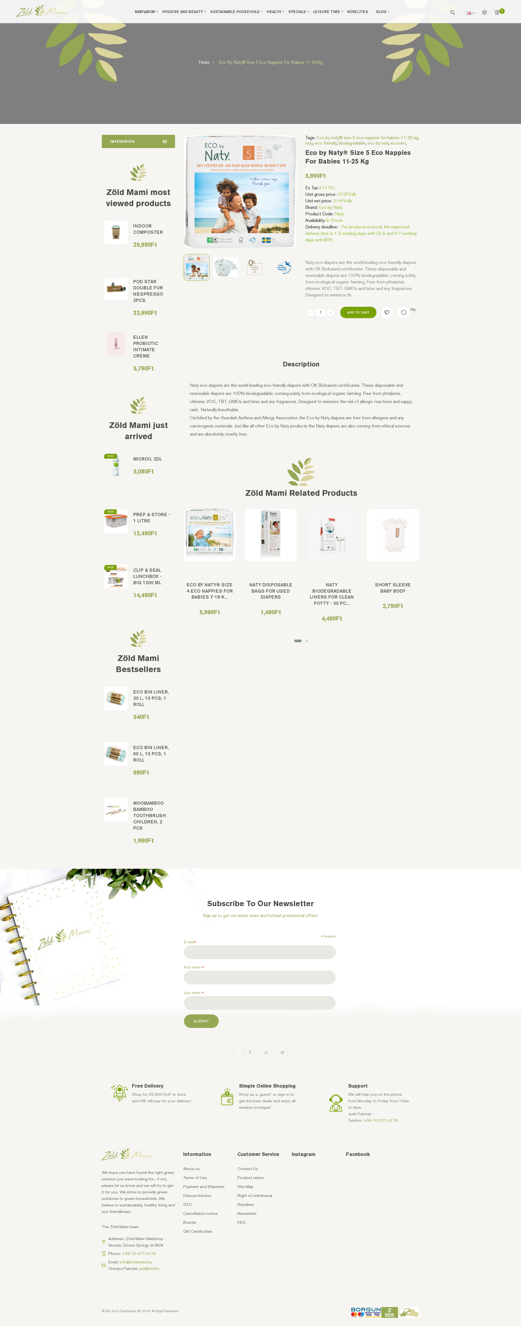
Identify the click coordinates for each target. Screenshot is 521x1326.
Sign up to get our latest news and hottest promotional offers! (260, 915)
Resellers (245, 1204)
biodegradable (352, 143)
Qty (413, 309)
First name (194, 967)
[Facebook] (250, 1052)
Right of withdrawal (254, 1195)
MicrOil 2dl (147, 459)
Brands (189, 1222)
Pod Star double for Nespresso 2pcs (148, 291)
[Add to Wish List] (386, 312)
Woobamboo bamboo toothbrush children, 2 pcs (149, 815)
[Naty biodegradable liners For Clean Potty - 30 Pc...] (332, 535)
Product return (250, 1177)
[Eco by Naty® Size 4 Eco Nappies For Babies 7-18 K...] (209, 535)
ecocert (398, 143)
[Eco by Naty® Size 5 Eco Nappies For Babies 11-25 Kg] (196, 267)
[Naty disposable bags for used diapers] (270, 535)
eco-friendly (326, 143)
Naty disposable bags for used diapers (270, 591)
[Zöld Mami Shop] (42, 11)
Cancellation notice (200, 1213)
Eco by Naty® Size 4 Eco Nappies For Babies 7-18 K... (210, 591)
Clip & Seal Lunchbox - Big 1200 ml (147, 576)
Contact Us (247, 1168)
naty (309, 143)
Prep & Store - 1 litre (151, 517)
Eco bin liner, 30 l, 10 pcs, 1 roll (151, 698)
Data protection (197, 1195)
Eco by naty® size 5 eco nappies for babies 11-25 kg (367, 137)
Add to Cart (358, 312)
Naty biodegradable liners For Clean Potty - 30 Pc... (332, 594)
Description (301, 364)
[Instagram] (266, 1052)
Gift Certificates (197, 1231)
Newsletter (247, 1213)
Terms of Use (195, 1177)
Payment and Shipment (203, 1186)
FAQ (241, 1222)
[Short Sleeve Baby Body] (393, 535)
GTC (187, 1204)
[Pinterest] (282, 1052)
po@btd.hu (149, 1268)
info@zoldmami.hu (136, 1262)
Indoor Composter (148, 229)
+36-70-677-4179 (381, 1120)
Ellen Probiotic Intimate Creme (145, 346)
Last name (194, 992)
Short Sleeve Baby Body (393, 588)
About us (191, 1168)
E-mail (190, 942)
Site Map (245, 1186)
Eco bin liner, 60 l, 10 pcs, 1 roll (151, 754)
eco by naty (378, 143)
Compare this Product (403, 312)
